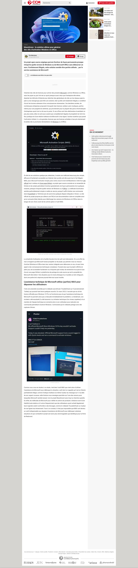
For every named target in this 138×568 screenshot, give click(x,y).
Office (65, 189)
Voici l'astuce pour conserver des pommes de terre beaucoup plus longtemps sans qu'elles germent (101, 158)
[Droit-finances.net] (62, 563)
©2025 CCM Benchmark (73, 553)
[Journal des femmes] (28, 563)
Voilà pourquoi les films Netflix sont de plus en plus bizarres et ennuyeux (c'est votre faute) (103, 145)
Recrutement (62, 552)
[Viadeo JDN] (82, 563)
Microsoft (63, 93)
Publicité (50, 552)
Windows (55, 122)
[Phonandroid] (107, 563)
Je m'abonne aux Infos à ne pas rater (41, 75)
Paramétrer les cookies (84, 552)
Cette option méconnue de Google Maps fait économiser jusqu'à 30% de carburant (102, 138)
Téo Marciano (33, 55)
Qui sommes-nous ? (29, 552)
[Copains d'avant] (72, 563)
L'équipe (37, 552)
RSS (103, 552)
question (107, 3)
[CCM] (34, 3)
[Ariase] (92, 563)
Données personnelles (72, 552)
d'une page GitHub (46, 183)
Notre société (44, 552)
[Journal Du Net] (39, 563)
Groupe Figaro (62, 553)
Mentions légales (109, 552)
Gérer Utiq (93, 552)
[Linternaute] (51, 563)
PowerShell (31, 194)
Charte (99, 552)
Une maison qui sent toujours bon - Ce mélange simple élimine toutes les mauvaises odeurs (102, 152)
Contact (56, 552)
